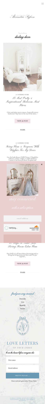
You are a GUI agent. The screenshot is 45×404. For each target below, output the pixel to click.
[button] (42, 164)
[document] (22, 202)
